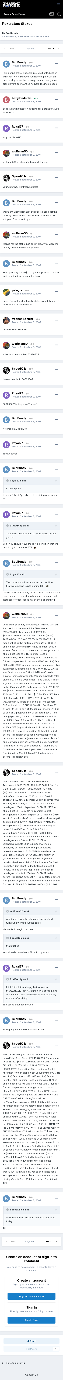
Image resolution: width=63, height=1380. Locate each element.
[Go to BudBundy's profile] (6, 64)
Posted (26, 65)
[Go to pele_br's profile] (6, 292)
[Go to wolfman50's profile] (6, 153)
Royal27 (17, 126)
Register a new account (31, 1296)
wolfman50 (20, 151)
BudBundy (12, 33)
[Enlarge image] (35, 547)
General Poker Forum (38, 36)
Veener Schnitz (22, 319)
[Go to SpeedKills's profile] (6, 178)
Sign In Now (31, 1320)
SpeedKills (19, 176)
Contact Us (31, 1374)
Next (51, 48)
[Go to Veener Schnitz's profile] (6, 320)
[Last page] (58, 48)
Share (32, 1341)
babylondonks (21, 98)
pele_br (17, 290)
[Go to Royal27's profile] (6, 128)
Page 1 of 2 (31, 48)
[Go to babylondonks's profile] (6, 99)
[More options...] (56, 64)
